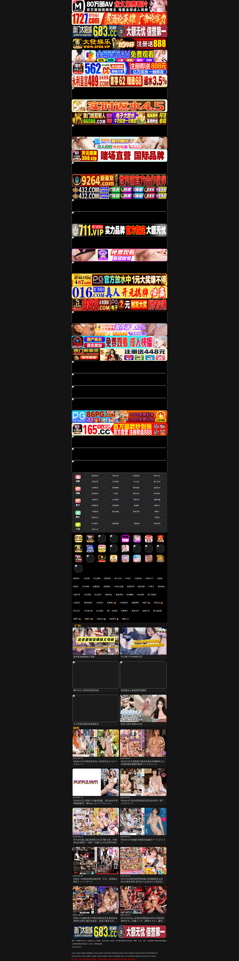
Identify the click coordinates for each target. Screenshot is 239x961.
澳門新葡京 (88, 602)
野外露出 (157, 493)
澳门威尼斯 (157, 610)
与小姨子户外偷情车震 (131, 656)
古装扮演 (95, 499)
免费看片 (124, 610)
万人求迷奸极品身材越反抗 (86, 723)
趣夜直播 (119, 594)
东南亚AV (157, 487)
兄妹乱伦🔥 (101, 619)
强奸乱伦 (115, 476)
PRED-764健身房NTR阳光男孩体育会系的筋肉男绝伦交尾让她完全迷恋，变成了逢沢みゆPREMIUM (95, 921)
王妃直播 (87, 594)
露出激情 (115, 511)
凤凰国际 (107, 586)
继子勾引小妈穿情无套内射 (86, 690)
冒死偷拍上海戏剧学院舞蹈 (133, 690)
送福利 (159, 578)
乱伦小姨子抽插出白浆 (131, 723)
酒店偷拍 (161, 586)
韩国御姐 (115, 487)
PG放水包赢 (118, 586)
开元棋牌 (96, 578)
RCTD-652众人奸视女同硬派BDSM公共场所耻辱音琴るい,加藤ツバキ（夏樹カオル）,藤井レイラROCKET (143, 921)
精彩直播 (141, 586)
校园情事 (115, 523)
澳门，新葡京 (112, 610)
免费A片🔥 (89, 619)
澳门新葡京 (152, 594)
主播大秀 (76, 594)
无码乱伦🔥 (158, 602)
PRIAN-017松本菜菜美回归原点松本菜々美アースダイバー (142, 802)
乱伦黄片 (98, 594)
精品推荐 (95, 476)
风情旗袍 (95, 505)
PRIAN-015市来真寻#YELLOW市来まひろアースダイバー (95, 762)
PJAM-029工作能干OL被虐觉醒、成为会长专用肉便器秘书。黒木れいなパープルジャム (95, 802)
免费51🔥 (146, 602)
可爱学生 (136, 499)
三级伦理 (95, 481)
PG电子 (128, 578)
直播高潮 (130, 586)
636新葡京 (124, 602)
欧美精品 (136, 476)
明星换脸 (115, 505)
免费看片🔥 (111, 602)
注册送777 (149, 578)
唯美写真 (136, 511)
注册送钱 (138, 578)
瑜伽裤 (136, 505)
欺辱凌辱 (95, 493)
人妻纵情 (136, 523)
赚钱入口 (125, 619)
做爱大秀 (135, 610)
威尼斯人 (76, 578)
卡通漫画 (95, 511)
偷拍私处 (108, 594)
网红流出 (136, 493)
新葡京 (75, 586)
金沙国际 (99, 610)
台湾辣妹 (95, 487)
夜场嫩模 (130, 594)
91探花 (115, 493)
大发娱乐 (76, 602)
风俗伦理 (157, 523)
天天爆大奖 (88, 610)
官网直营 (107, 578)
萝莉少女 (157, 476)
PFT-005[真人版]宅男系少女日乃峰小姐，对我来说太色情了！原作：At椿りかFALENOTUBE (95, 841)
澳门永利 (118, 578)
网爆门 (157, 511)
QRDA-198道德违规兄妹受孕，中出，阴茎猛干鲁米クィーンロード (95, 880)
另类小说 (95, 529)
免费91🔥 (77, 619)
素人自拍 (157, 481)
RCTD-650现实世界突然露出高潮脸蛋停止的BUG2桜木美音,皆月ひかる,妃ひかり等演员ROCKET (142, 881)
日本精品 (115, 481)
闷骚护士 (157, 505)
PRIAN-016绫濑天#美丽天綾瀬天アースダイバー (143, 841)
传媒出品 (95, 517)
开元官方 (76, 610)
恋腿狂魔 (157, 499)
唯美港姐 (136, 487)
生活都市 (95, 523)
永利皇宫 (99, 602)
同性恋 (157, 517)
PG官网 (87, 578)
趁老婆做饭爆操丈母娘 (84, 656)
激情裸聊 (135, 602)
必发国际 (140, 594)
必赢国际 (96, 586)
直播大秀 (145, 610)
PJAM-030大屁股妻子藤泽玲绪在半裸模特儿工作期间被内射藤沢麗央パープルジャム (143, 762)
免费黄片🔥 (114, 619)
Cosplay (136, 481)
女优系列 (115, 499)
